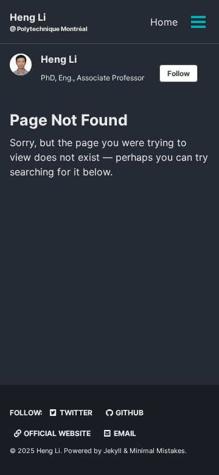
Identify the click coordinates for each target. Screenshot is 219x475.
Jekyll (112, 450)
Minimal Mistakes (157, 450)
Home (164, 22)
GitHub (129, 412)
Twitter (75, 412)
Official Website (56, 433)
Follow (178, 73)
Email (124, 433)
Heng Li (49, 21)
